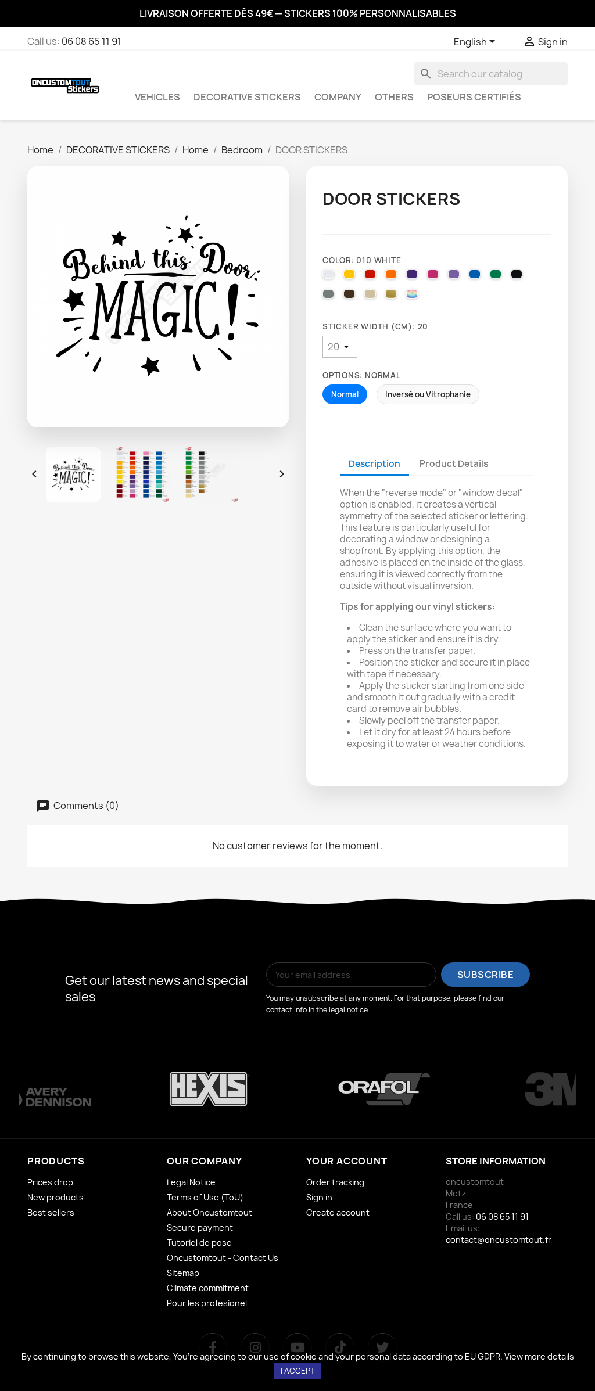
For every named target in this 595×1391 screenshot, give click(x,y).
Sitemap (183, 1272)
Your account (347, 1161)
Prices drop (50, 1182)
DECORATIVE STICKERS (247, 97)
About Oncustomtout (209, 1212)
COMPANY (337, 97)
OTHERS (394, 97)
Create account (338, 1212)
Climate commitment (208, 1287)
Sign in (319, 1197)
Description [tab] (374, 464)
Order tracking (335, 1182)
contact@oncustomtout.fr (498, 1239)
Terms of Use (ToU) (205, 1197)
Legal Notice (191, 1182)
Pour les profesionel (207, 1303)
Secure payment (200, 1227)
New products (55, 1197)
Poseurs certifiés (474, 97)
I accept (298, 1370)
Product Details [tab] (454, 464)
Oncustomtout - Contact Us (222, 1257)
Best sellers (50, 1212)
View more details (539, 1356)
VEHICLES (157, 97)
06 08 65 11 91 (91, 41)
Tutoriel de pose (199, 1242)
